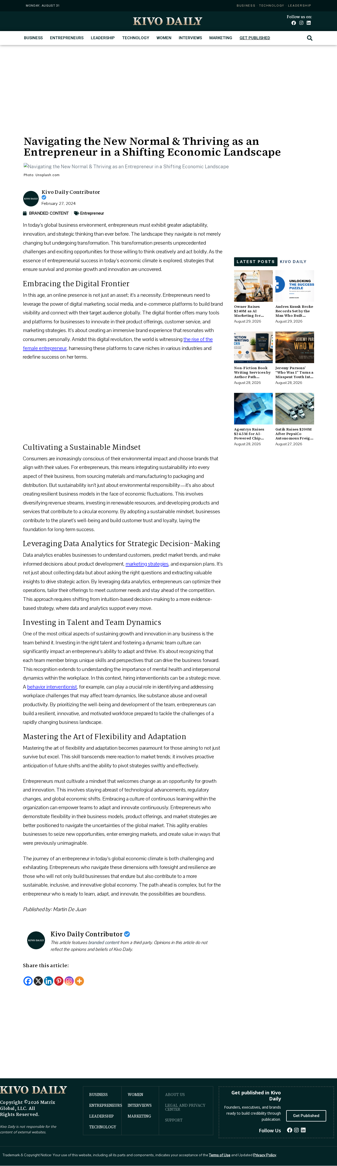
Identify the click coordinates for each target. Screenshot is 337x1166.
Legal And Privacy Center (185, 1107)
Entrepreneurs (66, 38)
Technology (135, 38)
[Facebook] (293, 22)
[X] (38, 981)
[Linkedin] (308, 22)
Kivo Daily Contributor (71, 192)
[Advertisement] (168, 84)
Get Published (255, 38)
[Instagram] (301, 22)
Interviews (190, 38)
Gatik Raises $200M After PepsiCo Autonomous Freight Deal (294, 436)
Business (33, 38)
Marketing (220, 38)
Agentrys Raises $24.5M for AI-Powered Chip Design (249, 436)
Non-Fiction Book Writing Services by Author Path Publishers (252, 374)
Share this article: (46, 966)
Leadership (103, 38)
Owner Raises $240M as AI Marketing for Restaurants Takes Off (251, 315)
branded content (103, 943)
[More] (79, 981)
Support (173, 1120)
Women (164, 38)
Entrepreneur (92, 213)
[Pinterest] (58, 981)
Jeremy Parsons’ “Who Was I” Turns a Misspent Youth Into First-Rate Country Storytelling (294, 376)
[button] (309, 38)
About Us (175, 1094)
